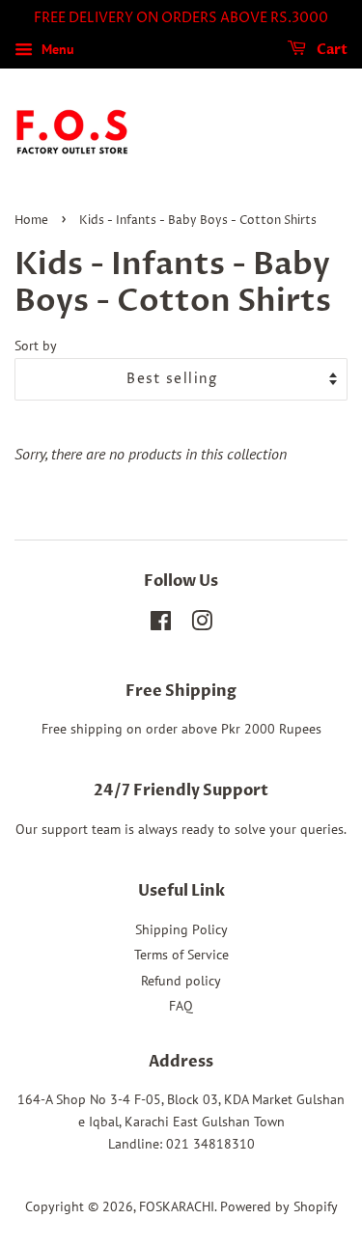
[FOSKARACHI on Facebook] (161, 624)
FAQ (181, 1005)
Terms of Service (181, 954)
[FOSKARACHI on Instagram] (201, 624)
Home (31, 220)
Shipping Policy (181, 929)
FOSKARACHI (176, 1206)
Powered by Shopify (279, 1206)
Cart (331, 50)
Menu (56, 49)
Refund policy (181, 980)
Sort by (35, 345)
